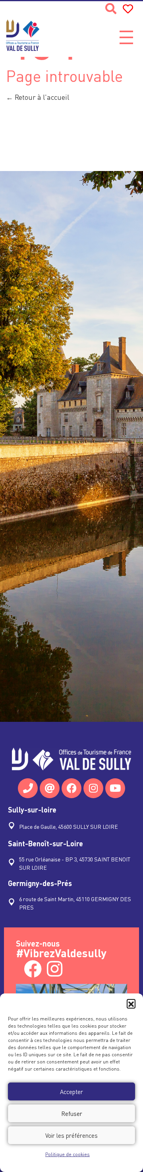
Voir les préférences (71, 1135)
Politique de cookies (67, 1154)
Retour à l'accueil (41, 97)
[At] (50, 788)
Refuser (71, 1113)
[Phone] (28, 788)
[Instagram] (93, 788)
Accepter (71, 1091)
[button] (131, 1003)
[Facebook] (71, 788)
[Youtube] (115, 788)
